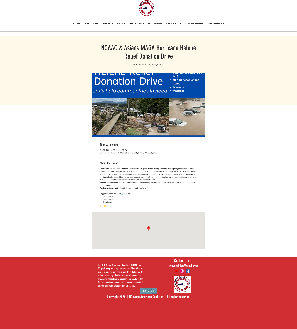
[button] (136, 24)
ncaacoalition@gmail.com (183, 265)
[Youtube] (176, 271)
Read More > (105, 206)
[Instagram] (182, 271)
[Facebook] (188, 271)
